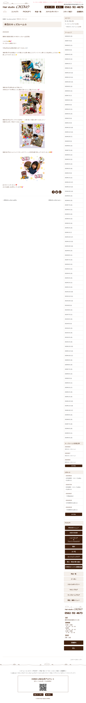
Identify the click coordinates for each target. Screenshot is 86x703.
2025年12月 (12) (69, 72)
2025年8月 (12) (68, 91)
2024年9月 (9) (68, 141)
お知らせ (14, 673)
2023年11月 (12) (69, 186)
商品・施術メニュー (74, 600)
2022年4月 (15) (68, 273)
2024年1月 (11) (68, 177)
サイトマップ (70, 673)
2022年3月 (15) (68, 278)
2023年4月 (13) (68, 218)
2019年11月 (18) (69, 405)
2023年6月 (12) (68, 209)
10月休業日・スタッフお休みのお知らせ (73, 479)
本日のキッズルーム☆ (54, 200)
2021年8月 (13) (68, 310)
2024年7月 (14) (68, 150)
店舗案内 (73, 642)
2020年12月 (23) (69, 346)
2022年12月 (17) (69, 237)
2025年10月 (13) (69, 82)
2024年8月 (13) (68, 145)
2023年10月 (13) (69, 191)
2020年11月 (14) (69, 351)
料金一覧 (73, 574)
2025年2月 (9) (68, 118)
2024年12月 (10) (69, 127)
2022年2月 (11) (68, 282)
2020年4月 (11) (68, 383)
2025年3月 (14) (68, 113)
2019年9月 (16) (68, 414)
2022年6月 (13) (68, 264)
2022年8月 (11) (68, 255)
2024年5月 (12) (68, 159)
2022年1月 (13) (68, 287)
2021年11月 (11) (69, 296)
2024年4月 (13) (68, 164)
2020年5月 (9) (68, 378)
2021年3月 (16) (68, 332)
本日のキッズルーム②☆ (10, 200)
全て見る (73, 465)
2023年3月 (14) (68, 223)
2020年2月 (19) (68, 392)
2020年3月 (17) (68, 387)
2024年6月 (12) (68, 154)
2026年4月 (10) (68, 54)
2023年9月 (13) (68, 196)
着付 (73, 546)
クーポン (73, 579)
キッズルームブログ (70, 24)
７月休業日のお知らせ (72, 509)
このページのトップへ (76, 659)
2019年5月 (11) (68, 433)
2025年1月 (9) (68, 123)
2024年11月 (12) (69, 132)
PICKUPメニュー (73, 527)
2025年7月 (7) (68, 95)
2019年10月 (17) (69, 410)
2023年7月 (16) (68, 205)
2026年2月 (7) (68, 63)
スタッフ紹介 (55, 671)
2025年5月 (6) (68, 104)
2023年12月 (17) (69, 182)
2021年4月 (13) (68, 328)
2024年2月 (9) (68, 173)
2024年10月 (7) (68, 136)
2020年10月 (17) (69, 355)
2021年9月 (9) (68, 305)
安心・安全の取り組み (73, 562)
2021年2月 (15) (68, 337)
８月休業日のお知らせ (72, 503)
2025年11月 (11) (69, 77)
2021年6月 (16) (68, 319)
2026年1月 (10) (68, 68)
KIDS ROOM (74, 532)
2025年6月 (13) (68, 100)
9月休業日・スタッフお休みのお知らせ (73, 488)
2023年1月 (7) (68, 232)
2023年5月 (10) (68, 214)
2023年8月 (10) (68, 200)
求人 (73, 648)
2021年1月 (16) (68, 342)
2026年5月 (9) (68, 50)
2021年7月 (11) (68, 314)
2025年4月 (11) (68, 109)
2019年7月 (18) (68, 424)
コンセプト (28, 671)
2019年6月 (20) (68, 428)
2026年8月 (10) (68, 36)
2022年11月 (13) (69, 241)
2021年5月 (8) (68, 323)
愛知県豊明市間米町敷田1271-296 (74, 4)
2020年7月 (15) (68, 369)
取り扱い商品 (68, 21)
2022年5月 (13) (68, 269)
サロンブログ (74, 589)
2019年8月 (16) (68, 419)
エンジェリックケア (74, 556)
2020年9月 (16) (68, 360)
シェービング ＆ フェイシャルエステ (74, 539)
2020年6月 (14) (68, 373)
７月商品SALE (69, 496)
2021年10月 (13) (69, 300)
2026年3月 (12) (68, 59)
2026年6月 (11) (68, 45)
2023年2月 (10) (68, 227)
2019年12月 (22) (69, 401)
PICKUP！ (35, 671)
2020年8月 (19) (68, 364)
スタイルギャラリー (74, 584)
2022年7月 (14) (68, 259)
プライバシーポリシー (60, 673)
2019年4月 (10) (68, 437)
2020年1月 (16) (68, 396)
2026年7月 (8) (68, 40)
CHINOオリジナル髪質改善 (73, 567)
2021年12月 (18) (69, 291)
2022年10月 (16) (69, 246)
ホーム (22, 671)
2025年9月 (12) (68, 86)
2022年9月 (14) (68, 250)
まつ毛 (74, 551)
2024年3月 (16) (68, 168)
